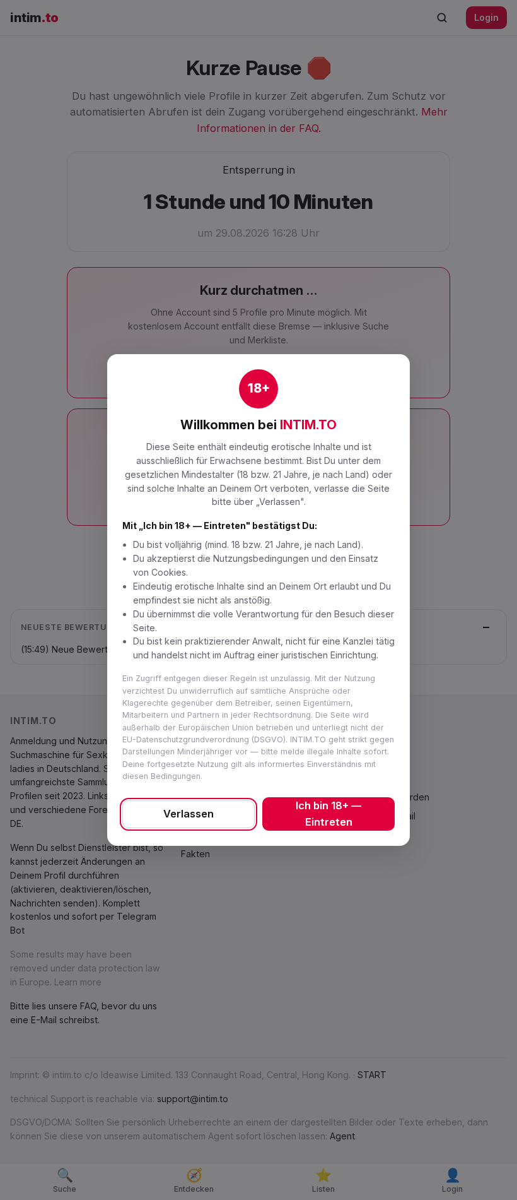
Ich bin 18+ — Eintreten (328, 813)
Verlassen (188, 813)
